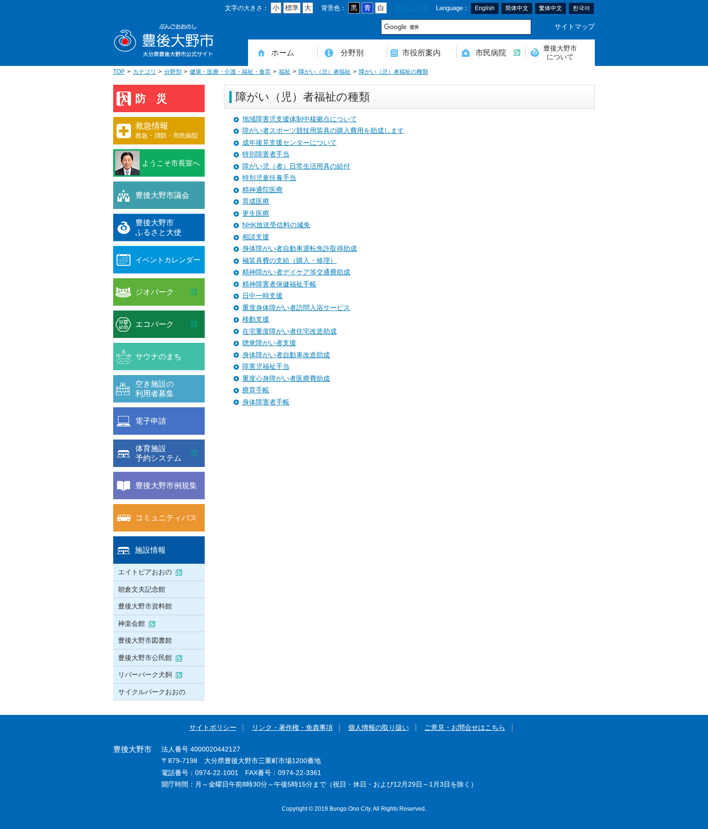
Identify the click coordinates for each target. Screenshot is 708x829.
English (485, 8)
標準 (292, 8)
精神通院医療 (262, 190)
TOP (119, 71)
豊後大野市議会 (162, 195)
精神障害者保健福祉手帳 (279, 284)
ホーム (282, 52)
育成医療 (255, 201)
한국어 (581, 8)
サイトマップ (574, 26)
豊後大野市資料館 (145, 606)
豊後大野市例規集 (166, 485)
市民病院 (490, 52)
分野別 (352, 52)
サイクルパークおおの (151, 692)
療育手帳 (255, 390)
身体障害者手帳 (265, 402)
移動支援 (255, 319)
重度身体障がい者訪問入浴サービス (296, 307)
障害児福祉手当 (265, 366)
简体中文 (516, 8)
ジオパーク (154, 291)
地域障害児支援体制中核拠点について (299, 119)
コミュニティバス (166, 517)
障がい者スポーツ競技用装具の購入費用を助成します (323, 130)
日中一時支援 (262, 295)
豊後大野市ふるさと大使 (158, 227)
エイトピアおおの (145, 572)
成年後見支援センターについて (289, 142)
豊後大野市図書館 (145, 640)
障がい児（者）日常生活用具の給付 (296, 166)
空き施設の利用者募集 (154, 388)
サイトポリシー (212, 727)
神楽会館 (131, 623)
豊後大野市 (163, 41)
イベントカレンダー (167, 260)
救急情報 (166, 130)
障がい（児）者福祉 (325, 71)
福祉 (284, 71)
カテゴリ (144, 71)
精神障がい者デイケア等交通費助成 (296, 272)
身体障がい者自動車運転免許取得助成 (299, 248)
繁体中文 (550, 8)
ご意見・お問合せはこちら (464, 727)
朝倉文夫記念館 (141, 589)
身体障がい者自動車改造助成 (286, 355)
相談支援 (255, 237)
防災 (156, 98)
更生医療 (255, 213)
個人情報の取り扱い (378, 727)
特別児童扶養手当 (269, 177)
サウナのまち (158, 356)
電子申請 (150, 420)
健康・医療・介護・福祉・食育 (230, 71)
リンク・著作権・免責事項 (292, 727)
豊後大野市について (560, 52)
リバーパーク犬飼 (145, 674)
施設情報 (150, 549)
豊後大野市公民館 (145, 657)
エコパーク (154, 324)
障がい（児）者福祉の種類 (393, 71)
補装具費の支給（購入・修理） (289, 260)
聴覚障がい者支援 (269, 343)
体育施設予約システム (158, 453)
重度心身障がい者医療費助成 (286, 378)
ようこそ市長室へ (171, 163)
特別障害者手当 (265, 154)
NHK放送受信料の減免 (276, 225)
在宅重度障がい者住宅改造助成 (289, 331)
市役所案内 (421, 52)
